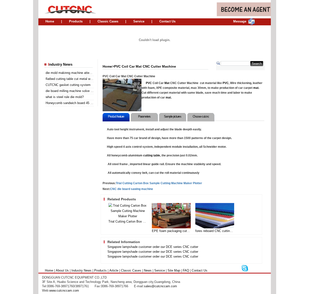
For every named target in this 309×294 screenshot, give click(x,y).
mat (256, 88)
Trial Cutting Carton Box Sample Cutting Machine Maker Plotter (159, 183)
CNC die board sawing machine (131, 189)
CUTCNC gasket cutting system (68, 85)
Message (239, 21)
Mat (166, 83)
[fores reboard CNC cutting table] (214, 227)
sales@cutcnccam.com (160, 286)
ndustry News (60, 64)
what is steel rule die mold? (65, 97)
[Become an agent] (244, 15)
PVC (149, 83)
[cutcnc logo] (67, 9)
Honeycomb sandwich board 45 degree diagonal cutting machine (90, 103)
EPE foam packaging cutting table (176, 231)
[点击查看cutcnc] (154, 53)
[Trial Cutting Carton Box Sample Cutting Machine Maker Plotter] (127, 216)
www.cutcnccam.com (64, 290)
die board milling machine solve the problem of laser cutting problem (93, 91)
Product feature (116, 116)
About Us (62, 270)
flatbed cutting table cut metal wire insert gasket (79, 79)
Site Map (174, 270)
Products (76, 21)
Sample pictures (172, 116)
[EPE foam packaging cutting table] (171, 227)
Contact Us (167, 21)
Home (49, 21)
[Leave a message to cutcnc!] (251, 24)
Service (138, 21)
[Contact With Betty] (245, 271)
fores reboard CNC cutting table (217, 231)
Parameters (144, 116)
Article (113, 270)
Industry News (81, 270)
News (148, 270)
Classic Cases (108, 21)
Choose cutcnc (201, 116)
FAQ (186, 270)
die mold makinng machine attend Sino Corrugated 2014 (85, 73)
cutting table (151, 155)
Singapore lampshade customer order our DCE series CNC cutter (152, 247)
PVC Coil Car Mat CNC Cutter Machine (145, 66)
